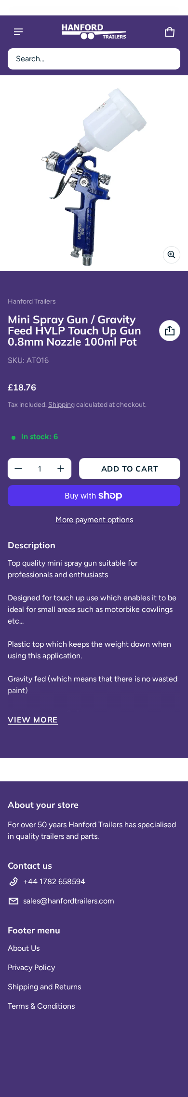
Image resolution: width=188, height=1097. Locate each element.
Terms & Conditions (41, 1006)
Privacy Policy (31, 967)
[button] (94, 58)
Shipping (61, 405)
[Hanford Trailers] (94, 32)
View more (33, 719)
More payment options (94, 519)
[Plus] (60, 468)
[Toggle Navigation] (18, 31)
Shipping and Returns (44, 986)
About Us (24, 948)
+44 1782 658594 (54, 881)
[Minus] (18, 468)
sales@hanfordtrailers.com (68, 900)
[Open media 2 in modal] (94, 177)
